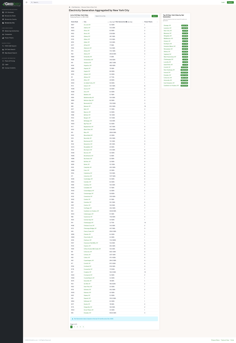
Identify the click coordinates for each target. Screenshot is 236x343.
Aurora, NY (87, 89)
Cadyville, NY (88, 167)
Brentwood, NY (88, 141)
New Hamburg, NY (169, 70)
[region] (11, 174)
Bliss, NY (86, 132)
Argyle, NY (87, 71)
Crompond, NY (88, 275)
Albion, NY (87, 39)
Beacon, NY (87, 112)
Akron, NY (87, 33)
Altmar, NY (87, 51)
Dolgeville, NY (88, 307)
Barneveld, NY (88, 103)
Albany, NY (87, 36)
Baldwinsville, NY (89, 97)
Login (223, 2)
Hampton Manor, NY (170, 46)
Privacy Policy (215, 340)
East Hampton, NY (169, 83)
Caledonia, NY (88, 173)
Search (155, 16)
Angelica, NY (88, 65)
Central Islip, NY (88, 219)
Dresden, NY (87, 313)
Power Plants (148, 22)
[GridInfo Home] (69, 7)
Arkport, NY (87, 74)
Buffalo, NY (87, 161)
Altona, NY (87, 54)
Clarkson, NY (88, 240)
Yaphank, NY (167, 54)
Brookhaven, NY (88, 155)
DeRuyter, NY (88, 301)
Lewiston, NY (167, 28)
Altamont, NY (88, 48)
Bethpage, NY (88, 121)
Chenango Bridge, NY (90, 228)
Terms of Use (225, 340)
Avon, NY (86, 91)
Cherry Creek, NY (89, 231)
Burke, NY (87, 164)
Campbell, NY (88, 187)
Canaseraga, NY (88, 193)
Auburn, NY (87, 86)
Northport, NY (168, 43)
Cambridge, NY (88, 179)
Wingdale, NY (168, 36)
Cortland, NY (87, 266)
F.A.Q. (232, 340)
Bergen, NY (87, 118)
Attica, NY (87, 80)
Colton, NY (87, 257)
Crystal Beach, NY (89, 278)
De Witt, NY (87, 284)
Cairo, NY (86, 170)
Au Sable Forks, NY (89, 83)
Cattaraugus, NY (89, 214)
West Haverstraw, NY (170, 57)
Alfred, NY (87, 45)
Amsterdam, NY (88, 59)
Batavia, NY (87, 106)
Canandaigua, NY (89, 190)
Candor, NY (87, 199)
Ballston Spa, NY (89, 100)
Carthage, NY (88, 208)
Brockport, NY (88, 150)
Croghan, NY (87, 272)
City (85, 22)
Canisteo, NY (87, 202)
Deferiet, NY (87, 289)
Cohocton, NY (88, 251)
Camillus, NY (87, 185)
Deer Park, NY (88, 286)
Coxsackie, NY (88, 269)
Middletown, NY (168, 38)
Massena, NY (167, 33)
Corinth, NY (87, 263)
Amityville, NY (88, 56)
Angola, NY (87, 68)
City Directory (76, 7)
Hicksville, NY (168, 80)
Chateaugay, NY (88, 222)
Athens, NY (87, 77)
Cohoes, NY (87, 254)
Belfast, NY (87, 115)
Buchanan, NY (88, 158)
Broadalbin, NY (88, 147)
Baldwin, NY (87, 94)
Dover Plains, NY (89, 310)
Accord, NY (87, 25)
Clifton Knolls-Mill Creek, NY (92, 249)
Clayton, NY (87, 246)
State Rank (74, 22)
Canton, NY (87, 205)
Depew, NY (87, 295)
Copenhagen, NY (89, 260)
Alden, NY (87, 42)
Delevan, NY (87, 292)
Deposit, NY (87, 298)
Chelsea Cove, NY (89, 225)
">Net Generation (121, 22)
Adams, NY (87, 27)
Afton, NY (87, 30)
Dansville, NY (88, 281)
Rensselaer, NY (168, 49)
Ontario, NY (167, 41)
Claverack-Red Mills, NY (91, 243)
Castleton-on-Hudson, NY (91, 211)
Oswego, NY (167, 25)
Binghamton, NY (88, 126)
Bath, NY (86, 109)
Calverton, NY (88, 176)
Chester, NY (87, 234)
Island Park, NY (168, 64)
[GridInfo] (11, 4)
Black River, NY (88, 129)
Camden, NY (87, 182)
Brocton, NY (87, 153)
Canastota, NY (88, 196)
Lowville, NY (167, 62)
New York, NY (168, 30)
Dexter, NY (87, 304)
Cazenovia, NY (88, 217)
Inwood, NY (167, 72)
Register (230, 2)
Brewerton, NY (88, 144)
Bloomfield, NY (88, 135)
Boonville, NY (88, 138)
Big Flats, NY (87, 123)
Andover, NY (87, 62)
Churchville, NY (88, 237)
